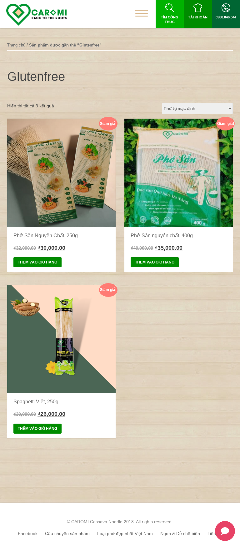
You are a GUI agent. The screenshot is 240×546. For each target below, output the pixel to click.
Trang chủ (16, 45)
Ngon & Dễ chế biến (180, 533)
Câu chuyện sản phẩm (67, 533)
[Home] (36, 15)
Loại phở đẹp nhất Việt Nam (125, 533)
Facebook (28, 533)
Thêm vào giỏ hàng (37, 262)
